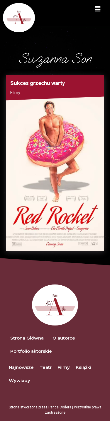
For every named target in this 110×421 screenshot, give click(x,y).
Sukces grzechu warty (37, 83)
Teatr (46, 367)
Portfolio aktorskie (31, 351)
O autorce (64, 338)
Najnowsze (21, 367)
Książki (83, 367)
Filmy (15, 92)
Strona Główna (27, 338)
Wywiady (19, 380)
